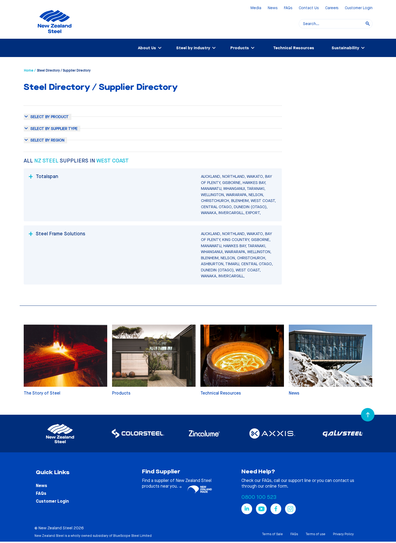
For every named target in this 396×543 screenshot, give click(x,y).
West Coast (112, 160)
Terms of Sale (272, 534)
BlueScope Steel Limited (132, 536)
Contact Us (309, 8)
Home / (30, 70)
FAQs (288, 8)
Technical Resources (293, 48)
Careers (331, 8)
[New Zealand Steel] (54, 36)
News (272, 8)
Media (256, 8)
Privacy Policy (343, 534)
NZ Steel (47, 160)
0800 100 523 (258, 497)
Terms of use (315, 534)
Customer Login (359, 8)
